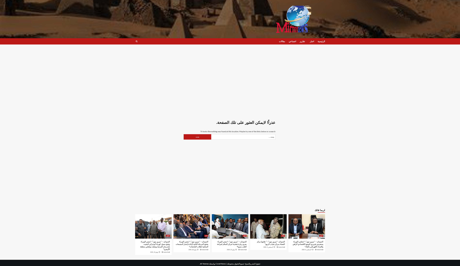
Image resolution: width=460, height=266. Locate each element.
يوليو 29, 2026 (192, 249)
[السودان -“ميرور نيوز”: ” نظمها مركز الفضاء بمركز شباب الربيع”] (268, 226)
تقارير (302, 41)
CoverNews (220, 264)
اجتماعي (292, 41)
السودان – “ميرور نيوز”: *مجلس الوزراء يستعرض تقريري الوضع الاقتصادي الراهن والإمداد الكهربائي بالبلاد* (308, 244)
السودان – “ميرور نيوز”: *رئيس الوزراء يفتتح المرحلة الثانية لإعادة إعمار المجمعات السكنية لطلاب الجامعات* (192, 244)
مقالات (282, 41)
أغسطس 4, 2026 (268, 247)
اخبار (312, 41)
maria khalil (320, 249)
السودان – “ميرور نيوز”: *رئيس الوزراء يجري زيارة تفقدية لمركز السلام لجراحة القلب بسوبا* (232, 244)
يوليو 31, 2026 (231, 249)
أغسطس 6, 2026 (306, 249)
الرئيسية (321, 41)
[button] (136, 41)
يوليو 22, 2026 (154, 252)
